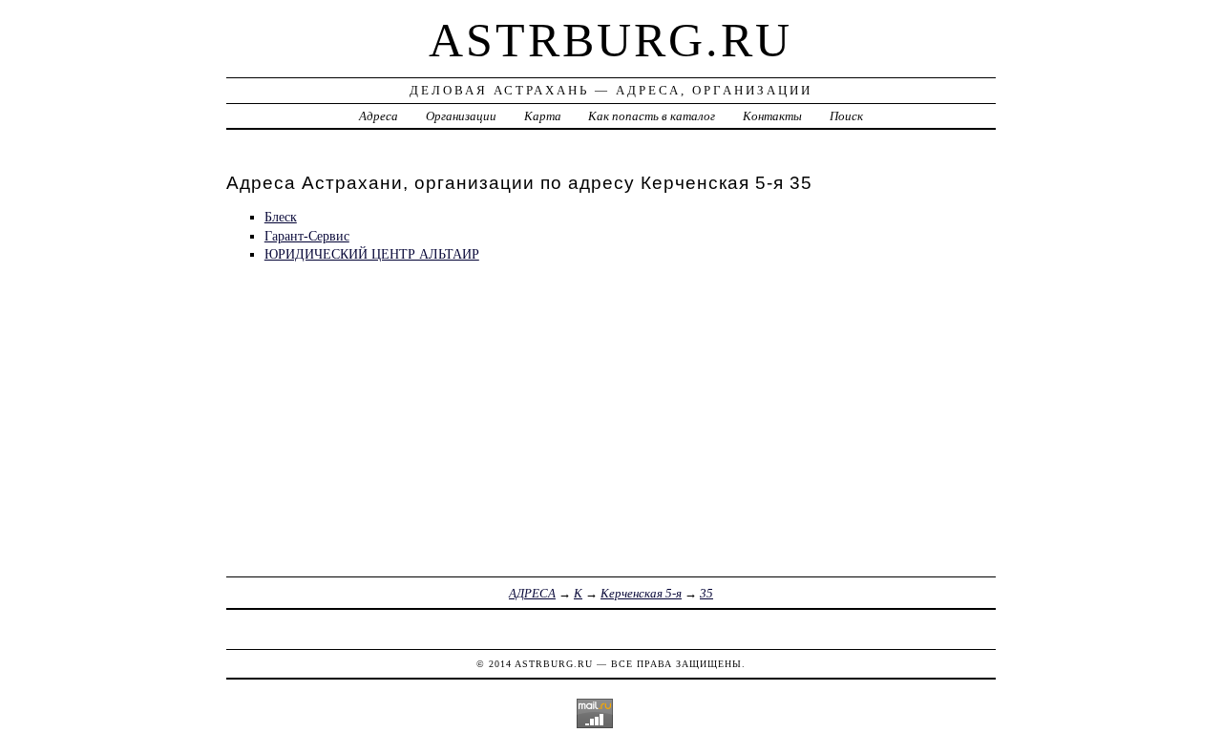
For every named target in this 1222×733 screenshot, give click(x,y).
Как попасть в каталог (651, 116)
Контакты (772, 116)
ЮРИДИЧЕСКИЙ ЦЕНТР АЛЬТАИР (371, 254)
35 (706, 593)
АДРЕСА (532, 593)
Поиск (846, 116)
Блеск (280, 216)
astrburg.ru (610, 40)
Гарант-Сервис (306, 235)
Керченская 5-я (641, 593)
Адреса (378, 116)
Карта (542, 116)
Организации (461, 116)
